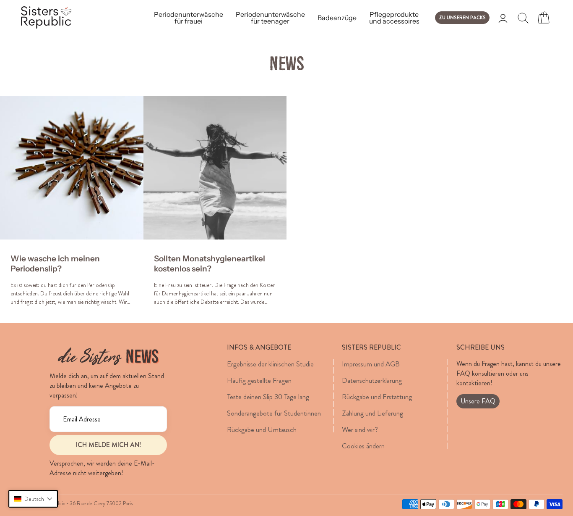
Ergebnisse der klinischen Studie (270, 364)
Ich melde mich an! (108, 445)
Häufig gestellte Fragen (259, 380)
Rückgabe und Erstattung (377, 397)
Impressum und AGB (371, 364)
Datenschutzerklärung (372, 380)
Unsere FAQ (478, 401)
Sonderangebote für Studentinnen (274, 413)
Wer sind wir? (360, 429)
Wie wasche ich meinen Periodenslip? (55, 264)
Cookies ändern (363, 446)
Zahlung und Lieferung (372, 413)
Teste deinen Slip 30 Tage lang (268, 397)
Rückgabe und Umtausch (262, 429)
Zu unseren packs (462, 17)
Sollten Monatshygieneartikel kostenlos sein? (209, 264)
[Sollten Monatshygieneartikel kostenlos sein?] (215, 168)
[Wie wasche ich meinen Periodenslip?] (71, 168)
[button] (33, 499)
